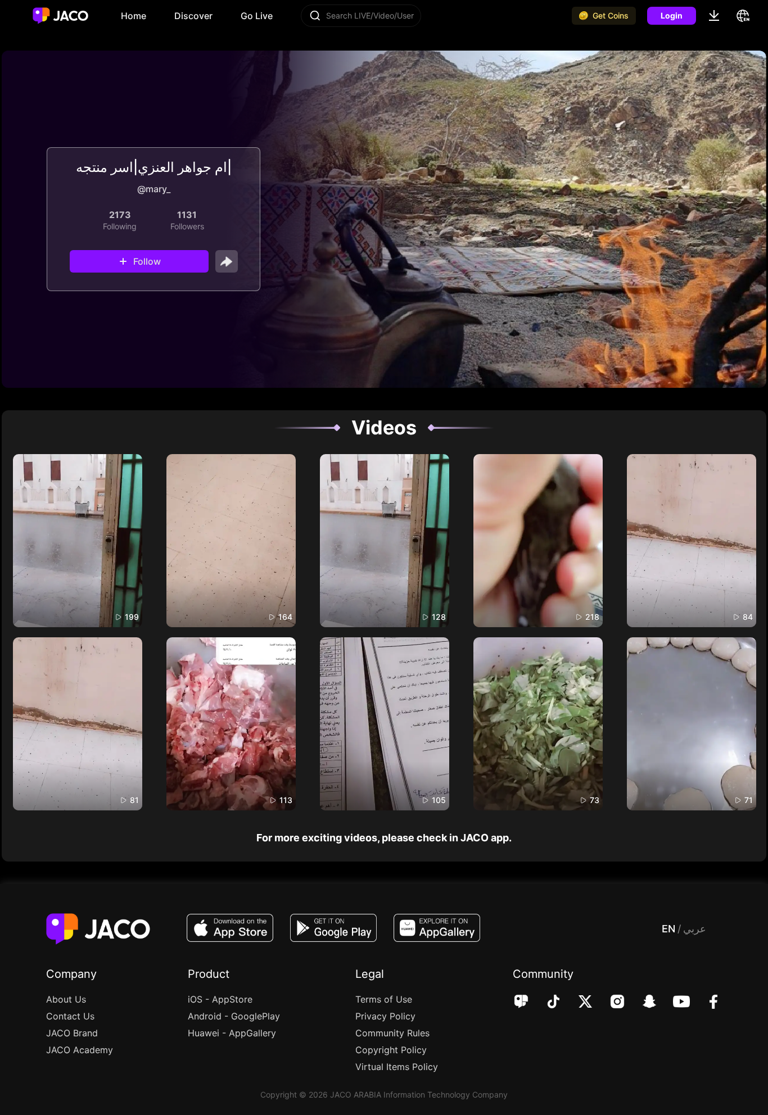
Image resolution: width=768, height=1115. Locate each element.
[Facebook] (706, 1002)
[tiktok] (546, 1002)
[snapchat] (642, 1002)
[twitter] (578, 1002)
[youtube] (674, 1002)
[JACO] (521, 1002)
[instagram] (610, 1002)
